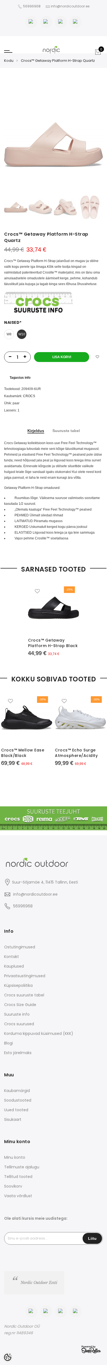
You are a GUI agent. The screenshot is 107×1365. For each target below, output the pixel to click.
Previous (17, 145)
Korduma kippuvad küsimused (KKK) (38, 1033)
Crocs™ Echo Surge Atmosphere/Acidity (76, 752)
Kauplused (14, 966)
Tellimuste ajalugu (21, 1167)
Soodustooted (17, 1100)
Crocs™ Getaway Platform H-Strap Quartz (58, 60)
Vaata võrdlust (18, 1196)
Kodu (8, 60)
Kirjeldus (35, 430)
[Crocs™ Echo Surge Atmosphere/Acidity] (80, 717)
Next (89, 145)
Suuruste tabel (66, 430)
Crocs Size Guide (20, 1004)
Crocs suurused (19, 1024)
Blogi (8, 1043)
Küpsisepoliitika (18, 985)
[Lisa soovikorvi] (97, 357)
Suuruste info (17, 1014)
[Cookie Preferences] (8, 1357)
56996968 (32, 6)
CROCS (29, 396)
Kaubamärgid (17, 1090)
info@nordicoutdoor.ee (35, 894)
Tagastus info (20, 378)
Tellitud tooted (18, 1176)
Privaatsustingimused (24, 976)
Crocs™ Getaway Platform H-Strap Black (53, 642)
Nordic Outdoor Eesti (39, 1282)
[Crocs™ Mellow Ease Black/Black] (26, 717)
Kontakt (11, 956)
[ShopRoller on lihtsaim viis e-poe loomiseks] (91, 1349)
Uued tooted (16, 1110)
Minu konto (14, 1157)
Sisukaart (12, 1119)
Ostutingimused (19, 947)
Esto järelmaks (18, 1052)
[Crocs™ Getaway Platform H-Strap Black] (53, 607)
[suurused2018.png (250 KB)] (38, 302)
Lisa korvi (61, 357)
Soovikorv (13, 1186)
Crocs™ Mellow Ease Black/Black (22, 752)
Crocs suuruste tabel (24, 995)
